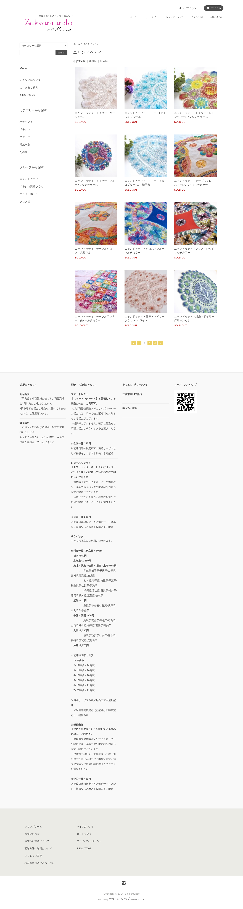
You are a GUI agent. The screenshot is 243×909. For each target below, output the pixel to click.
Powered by (103, 899)
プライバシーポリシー (89, 841)
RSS (79, 848)
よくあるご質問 (196, 17)
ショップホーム (33, 826)
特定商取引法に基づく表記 (39, 863)
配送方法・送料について (38, 848)
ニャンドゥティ (91, 44)
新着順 (104, 61)
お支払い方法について (37, 841)
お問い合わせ (216, 17)
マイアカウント (190, 8)
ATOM (87, 848)
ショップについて (174, 17)
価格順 (93, 61)
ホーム (133, 17)
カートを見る (84, 833)
